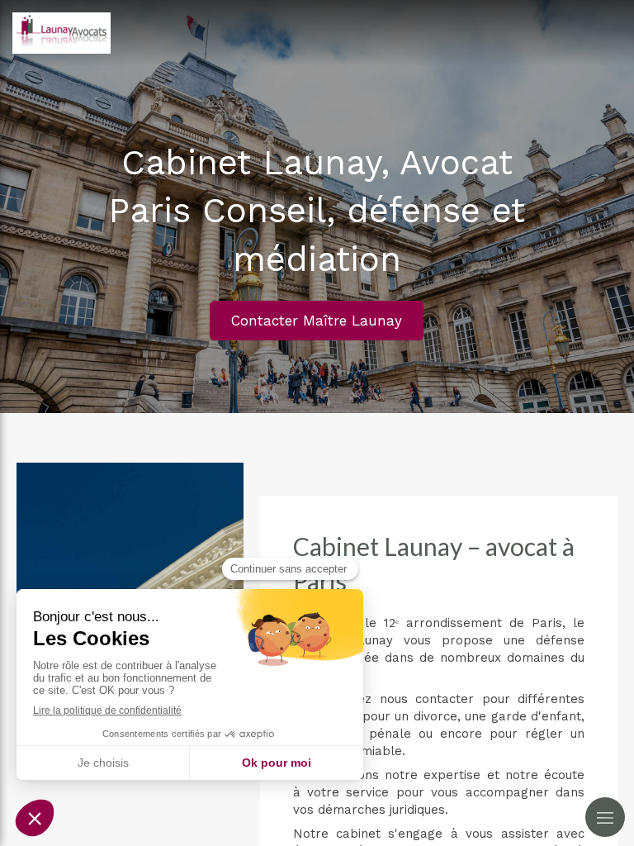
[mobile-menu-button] (605, 817)
